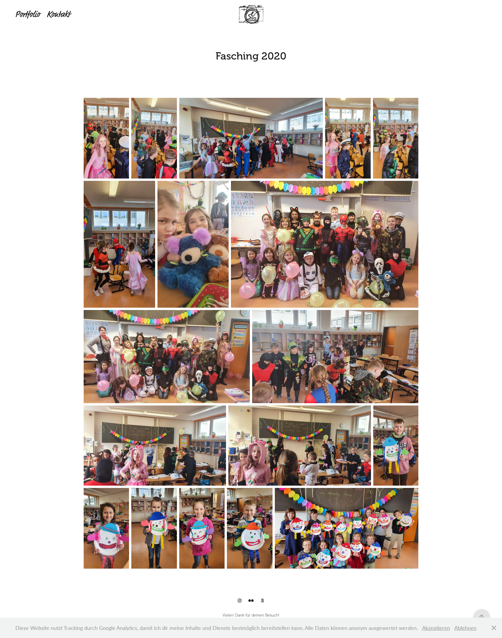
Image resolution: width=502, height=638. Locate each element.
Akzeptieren (436, 627)
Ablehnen (465, 627)
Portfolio (27, 14)
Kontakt (58, 14)
